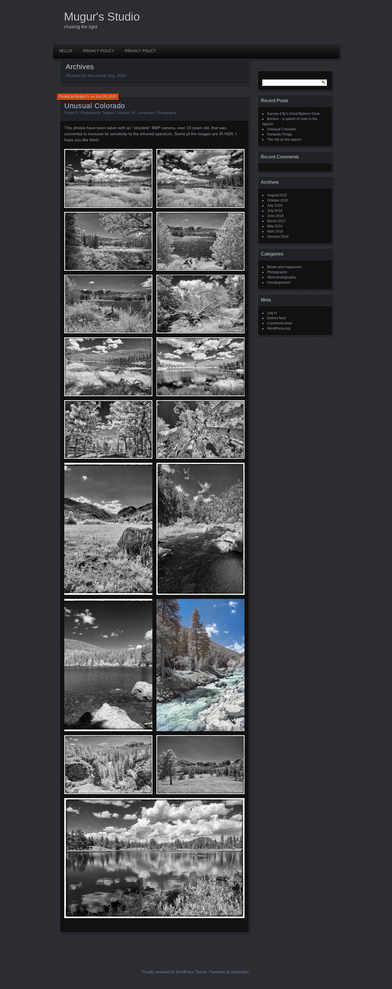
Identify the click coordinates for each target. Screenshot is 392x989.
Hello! (65, 51)
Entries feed (276, 318)
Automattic (240, 972)
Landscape (146, 113)
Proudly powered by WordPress (168, 972)
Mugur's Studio (102, 16)
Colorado (123, 113)
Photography (90, 113)
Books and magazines (284, 267)
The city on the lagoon (284, 140)
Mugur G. (82, 97)
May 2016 (275, 226)
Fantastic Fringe (279, 134)
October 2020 (277, 200)
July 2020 (274, 206)
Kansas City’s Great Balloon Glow (293, 114)
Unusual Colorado (94, 106)
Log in (272, 313)
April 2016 (275, 231)
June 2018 (275, 216)
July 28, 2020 (106, 97)
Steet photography (281, 277)
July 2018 (274, 211)
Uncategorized (278, 282)
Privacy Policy (98, 51)
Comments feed (279, 323)
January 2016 (278, 237)
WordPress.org (278, 328)
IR (133, 113)
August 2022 (277, 195)
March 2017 (276, 221)
